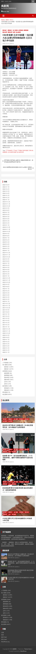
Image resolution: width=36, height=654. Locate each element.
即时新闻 (5, 392)
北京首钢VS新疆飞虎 (13, 152)
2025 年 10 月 (6, 206)
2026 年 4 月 (6, 193)
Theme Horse (28, 649)
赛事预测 (26, 30)
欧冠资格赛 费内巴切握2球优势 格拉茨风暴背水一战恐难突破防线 (20, 571)
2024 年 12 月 (6, 227)
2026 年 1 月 (6, 199)
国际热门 (10, 30)
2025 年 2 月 (6, 223)
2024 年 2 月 (6, 248)
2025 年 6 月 (6, 214)
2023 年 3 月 (6, 272)
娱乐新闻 (5, 386)
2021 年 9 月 (6, 310)
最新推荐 (5, 550)
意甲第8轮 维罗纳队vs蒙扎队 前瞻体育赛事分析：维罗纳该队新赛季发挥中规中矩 (18, 161)
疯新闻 (5, 5)
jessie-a (12, 43)
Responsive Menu (33, 1)
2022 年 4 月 (6, 295)
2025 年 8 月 (6, 210)
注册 (2, 632)
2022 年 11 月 (6, 280)
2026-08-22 (6, 522)
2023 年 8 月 (6, 261)
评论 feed (4, 639)
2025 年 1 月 (6, 225)
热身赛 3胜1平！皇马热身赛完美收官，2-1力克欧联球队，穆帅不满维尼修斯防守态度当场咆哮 (18, 458)
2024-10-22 (6, 43)
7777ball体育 (9, 150)
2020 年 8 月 (6, 337)
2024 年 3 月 (6, 246)
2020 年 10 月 (6, 333)
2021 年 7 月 (6, 314)
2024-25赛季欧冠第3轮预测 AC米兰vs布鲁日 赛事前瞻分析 (17, 168)
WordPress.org (5, 641)
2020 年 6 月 (6, 341)
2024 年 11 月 (6, 229)
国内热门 (5, 30)
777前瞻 (19, 150)
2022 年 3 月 (6, 297)
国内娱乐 (6, 388)
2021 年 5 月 (6, 318)
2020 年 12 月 (6, 329)
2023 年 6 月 (6, 265)
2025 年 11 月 (6, 204)
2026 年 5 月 (6, 191)
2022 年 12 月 (6, 278)
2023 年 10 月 (6, 257)
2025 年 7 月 (6, 212)
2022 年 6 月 (6, 291)
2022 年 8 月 (6, 286)
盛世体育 (21, 152)
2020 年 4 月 (6, 346)
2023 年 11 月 (6, 255)
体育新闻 (20, 30)
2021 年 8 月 (6, 312)
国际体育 (10, 32)
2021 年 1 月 (6, 327)
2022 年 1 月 (6, 301)
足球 (5, 381)
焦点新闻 (18, 32)
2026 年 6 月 (6, 189)
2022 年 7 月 (6, 288)
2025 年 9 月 (6, 208)
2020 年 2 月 (6, 350)
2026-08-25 (6, 429)
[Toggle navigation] (3, 16)
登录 (2, 635)
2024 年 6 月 (6, 240)
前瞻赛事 (5, 152)
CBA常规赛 (25, 150)
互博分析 (31, 150)
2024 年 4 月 (6, 244)
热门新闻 (15, 30)
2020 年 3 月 (6, 348)
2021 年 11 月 (6, 305)
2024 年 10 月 (6, 231)
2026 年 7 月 (6, 187)
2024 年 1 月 (6, 250)
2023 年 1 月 (6, 276)
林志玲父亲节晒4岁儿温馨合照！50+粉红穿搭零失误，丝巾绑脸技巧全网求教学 (21, 555)
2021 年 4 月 (6, 320)
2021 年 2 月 (6, 325)
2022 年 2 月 (6, 299)
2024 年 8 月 (6, 236)
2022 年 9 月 (6, 284)
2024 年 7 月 (6, 238)
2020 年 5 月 (6, 344)
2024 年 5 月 (6, 242)
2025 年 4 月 (6, 219)
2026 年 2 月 (6, 197)
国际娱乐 (6, 390)
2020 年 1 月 (6, 352)
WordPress (23, 651)
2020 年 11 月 (6, 331)
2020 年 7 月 (6, 339)
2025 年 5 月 (6, 216)
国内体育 (5, 32)
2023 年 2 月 (6, 274)
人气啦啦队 (6, 362)
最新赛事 (6, 373)
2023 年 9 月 (6, 259)
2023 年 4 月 (6, 269)
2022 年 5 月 (6, 293)
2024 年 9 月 (6, 233)
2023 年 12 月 (6, 252)
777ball (15, 150)
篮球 (14, 32)
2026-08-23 (6, 492)
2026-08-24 (6, 462)
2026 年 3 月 (6, 195)
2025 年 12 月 (6, 202)
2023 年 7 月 (6, 263)
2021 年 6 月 (6, 316)
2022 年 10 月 (6, 282)
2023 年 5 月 (6, 267)
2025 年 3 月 (6, 221)
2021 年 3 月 (6, 322)
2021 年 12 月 (6, 303)
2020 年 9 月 (6, 335)
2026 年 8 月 (6, 185)
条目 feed (4, 637)
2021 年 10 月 (6, 308)
